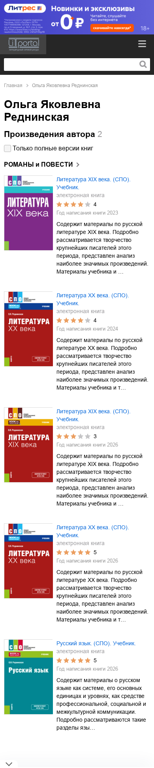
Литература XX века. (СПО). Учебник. (92, 299)
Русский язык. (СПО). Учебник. (96, 643)
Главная (13, 85)
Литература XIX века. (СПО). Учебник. (93, 183)
